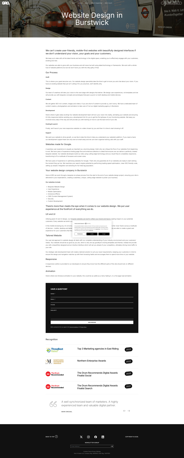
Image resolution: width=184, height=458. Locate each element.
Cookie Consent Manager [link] (79, 223)
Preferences (80, 233)
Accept (103, 233)
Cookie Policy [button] (97, 229)
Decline (92, 233)
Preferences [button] (91, 230)
